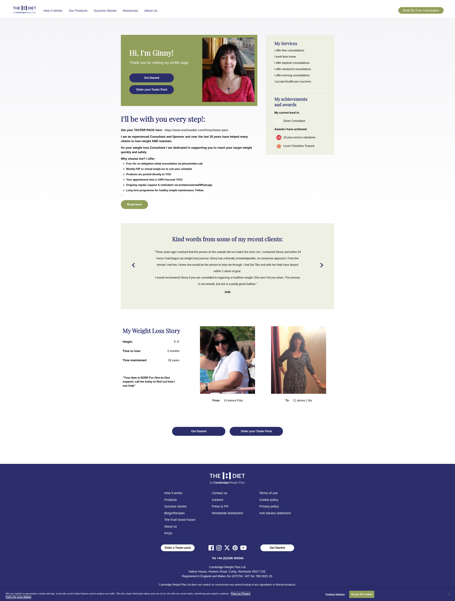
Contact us (219, 493)
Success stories (175, 506)
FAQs (168, 533)
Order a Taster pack (178, 547)
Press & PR (220, 506)
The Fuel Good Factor (180, 519)
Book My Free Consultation (421, 10)
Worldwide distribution (227, 513)
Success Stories (105, 10)
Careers (217, 500)
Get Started (277, 547)
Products (170, 500)
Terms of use (268, 493)
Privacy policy (269, 506)
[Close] (449, 594)
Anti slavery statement (275, 513)
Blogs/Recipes (174, 513)
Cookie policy (268, 500)
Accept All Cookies (361, 594)
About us (170, 526)
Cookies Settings (335, 594)
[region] (227, 594)
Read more (134, 204)
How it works (173, 493)
